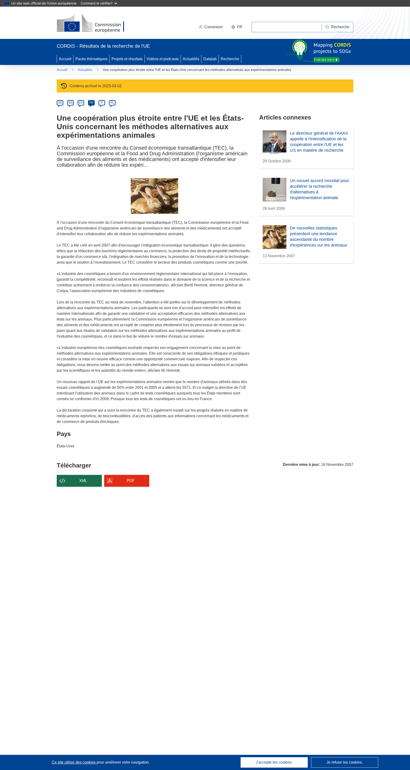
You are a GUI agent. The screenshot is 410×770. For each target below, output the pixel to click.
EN (71, 102)
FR (91, 102)
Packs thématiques (91, 59)
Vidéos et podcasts (163, 59)
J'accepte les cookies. (274, 762)
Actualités (191, 59)
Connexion (213, 27)
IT (102, 102)
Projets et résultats (127, 59)
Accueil (65, 59)
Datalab (210, 59)
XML (83, 481)
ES (81, 102)
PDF (131, 481)
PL (112, 102)
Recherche (230, 59)
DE (60, 102)
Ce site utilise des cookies (74, 762)
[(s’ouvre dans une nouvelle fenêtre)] (95, 23)
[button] (237, 27)
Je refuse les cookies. (344, 762)
